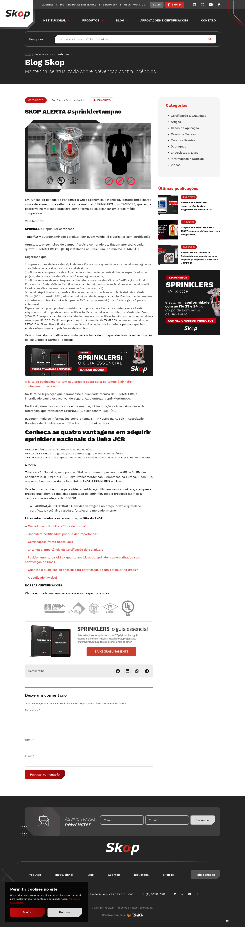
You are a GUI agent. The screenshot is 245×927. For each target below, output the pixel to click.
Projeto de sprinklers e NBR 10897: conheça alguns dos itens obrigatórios (200, 231)
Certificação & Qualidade (188, 115)
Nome (29, 739)
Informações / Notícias (187, 158)
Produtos (91, 20)
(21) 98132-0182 (155, 894)
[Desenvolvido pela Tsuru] (135, 915)
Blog (120, 20)
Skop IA (168, 874)
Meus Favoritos (134, 4)
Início (28, 54)
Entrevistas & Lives (184, 152)
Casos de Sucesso (184, 134)
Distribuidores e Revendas (78, 4)
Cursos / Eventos (183, 140)
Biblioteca (110, 4)
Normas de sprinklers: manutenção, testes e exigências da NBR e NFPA (196, 206)
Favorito (104, 100)
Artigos (176, 122)
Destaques (178, 146)
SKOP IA (176, 4)
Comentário (32, 710)
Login (156, 4)
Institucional (54, 20)
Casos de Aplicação (185, 128)
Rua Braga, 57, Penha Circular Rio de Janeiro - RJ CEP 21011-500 (92, 894)
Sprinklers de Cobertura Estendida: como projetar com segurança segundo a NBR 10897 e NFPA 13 (200, 257)
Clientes (48, 4)
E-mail (29, 756)
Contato (208, 20)
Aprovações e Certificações (164, 20)
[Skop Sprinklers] (17, 14)
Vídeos (175, 165)
